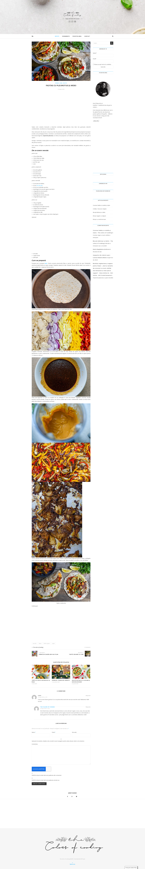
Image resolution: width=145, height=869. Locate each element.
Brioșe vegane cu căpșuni (99, 216)
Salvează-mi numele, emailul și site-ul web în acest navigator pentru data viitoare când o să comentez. (58, 741)
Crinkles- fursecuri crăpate (61, 680)
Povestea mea (77, 36)
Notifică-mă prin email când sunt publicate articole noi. (46, 780)
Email (54, 732)
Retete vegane (47, 643)
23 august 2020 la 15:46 (44, 708)
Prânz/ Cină (58, 83)
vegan (53, 643)
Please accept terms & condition (102, 64)
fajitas (40, 643)
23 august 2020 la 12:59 (42, 697)
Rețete (57, 36)
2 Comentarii (87, 647)
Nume (34, 732)
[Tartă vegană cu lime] (87, 653)
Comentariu (35, 744)
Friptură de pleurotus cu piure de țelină (103, 277)
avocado (34, 643)
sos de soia (39, 185)
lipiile (46, 263)
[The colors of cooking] (72, 14)
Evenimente (66, 36)
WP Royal (83, 859)
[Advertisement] (61, 108)
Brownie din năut (97, 251)
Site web (74, 732)
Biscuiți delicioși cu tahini (99, 212)
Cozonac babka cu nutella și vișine (101, 205)
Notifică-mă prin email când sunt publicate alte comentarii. (47, 775)
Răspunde (88, 695)
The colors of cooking (38, 647)
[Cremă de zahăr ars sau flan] (34, 653)
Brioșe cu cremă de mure (99, 219)
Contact (87, 36)
